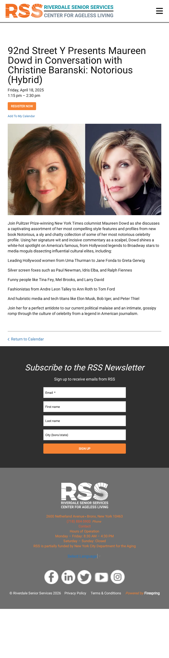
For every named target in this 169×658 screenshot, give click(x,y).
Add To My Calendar (21, 116)
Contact (85, 526)
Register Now (22, 106)
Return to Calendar (27, 339)
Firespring (152, 593)
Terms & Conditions (106, 593)
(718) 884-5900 (79, 521)
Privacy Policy (75, 593)
